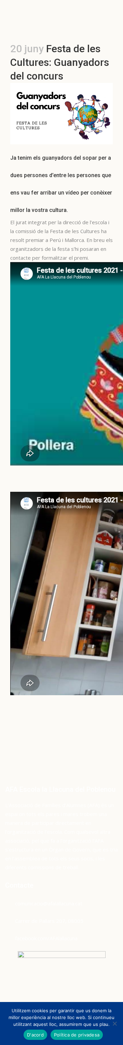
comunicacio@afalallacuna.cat (48, 903)
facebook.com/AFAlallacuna (46, 938)
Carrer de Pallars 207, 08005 (49, 920)
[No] (114, 1023)
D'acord (35, 1034)
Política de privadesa (76, 1034)
